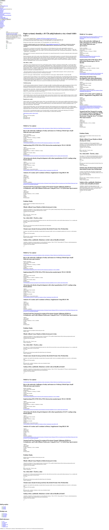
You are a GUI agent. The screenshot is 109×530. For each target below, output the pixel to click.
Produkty (1, 12)
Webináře (1, 11)
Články (1, 9)
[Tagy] (23, 245)
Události (4, 9)
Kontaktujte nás (5, 524)
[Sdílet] (24, 245)
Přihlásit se (4, 19)
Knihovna (2, 10)
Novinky (1, 8)
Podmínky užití (5, 526)
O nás (3, 521)
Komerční (2, 15)
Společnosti (2, 14)
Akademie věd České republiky (11, 33)
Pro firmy (4, 523)
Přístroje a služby (3, 13)
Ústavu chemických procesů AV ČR (53, 44)
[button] (14, 45)
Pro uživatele (4, 522)
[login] (0, 29)
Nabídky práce (2, 17)
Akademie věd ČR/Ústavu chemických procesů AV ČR (47, 38)
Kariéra (1, 16)
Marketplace (8, 13)
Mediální (9, 15)
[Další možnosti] (23, 351)
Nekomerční (6, 15)
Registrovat (9, 19)
